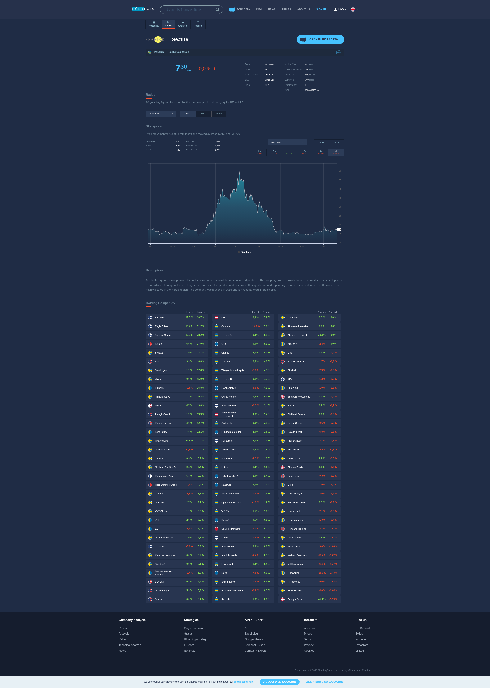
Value (122, 639)
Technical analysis (130, 644)
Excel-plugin (252, 633)
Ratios (123, 628)
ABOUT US (303, 9)
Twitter (360, 633)
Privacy (309, 644)
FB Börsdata (363, 628)
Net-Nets (189, 650)
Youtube (361, 639)
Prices (308, 633)
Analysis (124, 633)
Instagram (362, 644)
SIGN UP (321, 9)
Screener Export (255, 644)
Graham (189, 633)
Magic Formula (193, 628)
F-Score (189, 644)
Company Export (255, 650)
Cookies (309, 650)
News (272, 9)
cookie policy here (244, 682)
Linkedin (361, 650)
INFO (259, 9)
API (247, 628)
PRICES (286, 9)
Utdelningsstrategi (195, 639)
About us (309, 628)
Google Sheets (254, 639)
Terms (308, 639)
